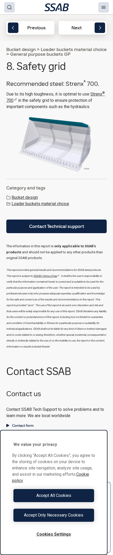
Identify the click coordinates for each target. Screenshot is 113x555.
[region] (53, 492)
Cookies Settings (54, 534)
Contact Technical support (56, 226)
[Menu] (103, 7)
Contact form (23, 425)
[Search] (9, 7)
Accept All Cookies (53, 495)
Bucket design (25, 197)
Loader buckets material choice (40, 203)
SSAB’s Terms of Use (45, 275)
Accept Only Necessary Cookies (53, 515)
